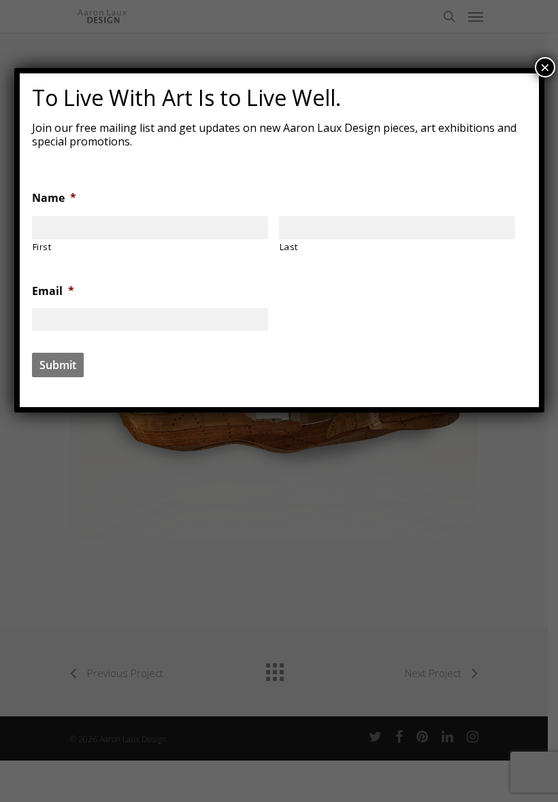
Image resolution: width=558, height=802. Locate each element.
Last (289, 247)
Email (53, 291)
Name (54, 198)
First (42, 247)
